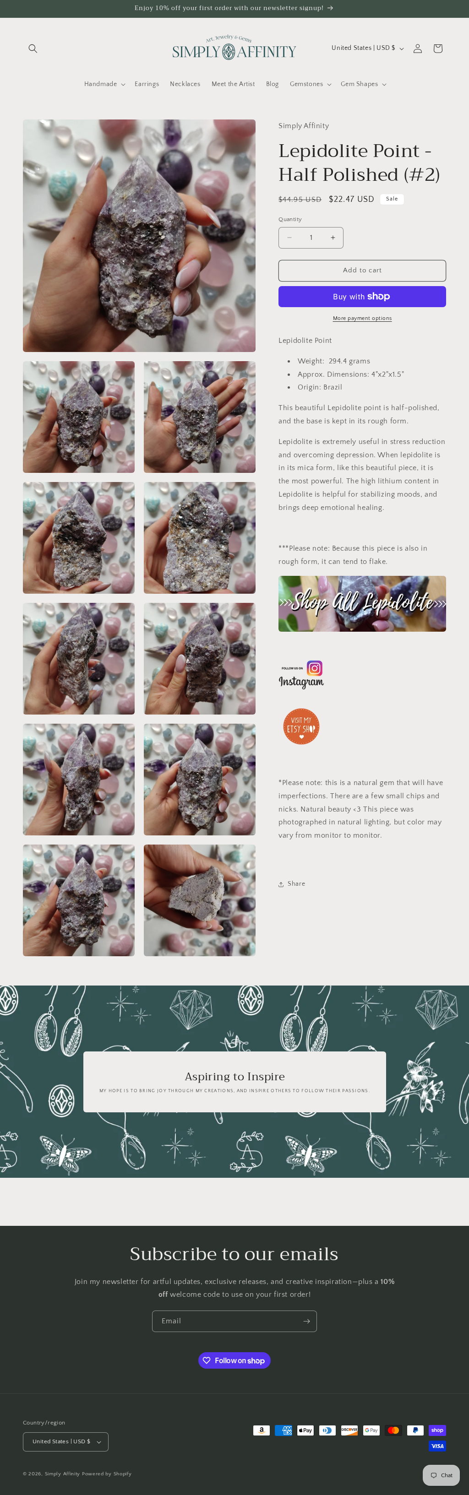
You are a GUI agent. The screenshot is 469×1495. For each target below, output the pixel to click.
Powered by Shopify (107, 1474)
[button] (33, 48)
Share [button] (296, 884)
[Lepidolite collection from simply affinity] (362, 604)
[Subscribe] (306, 1321)
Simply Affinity (63, 1474)
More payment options (362, 318)
